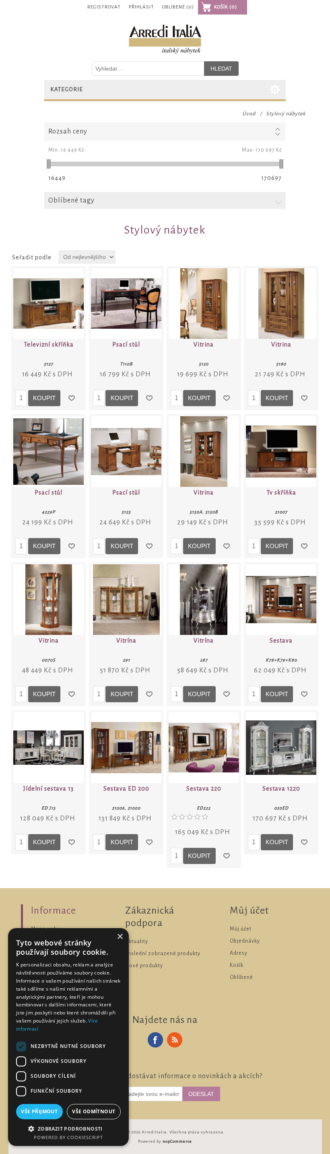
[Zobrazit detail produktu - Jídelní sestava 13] (48, 747)
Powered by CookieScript (68, 1137)
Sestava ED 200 (126, 788)
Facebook (155, 1040)
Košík (236, 965)
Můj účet (241, 929)
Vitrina (204, 344)
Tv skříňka (281, 492)
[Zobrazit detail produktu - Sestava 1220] (281, 747)
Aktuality (136, 941)
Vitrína (126, 640)
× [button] (120, 937)
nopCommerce (177, 1141)
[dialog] (68, 1037)
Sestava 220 (203, 788)
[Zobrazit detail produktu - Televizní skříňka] (48, 303)
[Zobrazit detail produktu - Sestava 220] (204, 747)
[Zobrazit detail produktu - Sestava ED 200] (126, 747)
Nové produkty (144, 965)
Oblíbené (241, 977)
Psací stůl (126, 344)
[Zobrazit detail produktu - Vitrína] (126, 599)
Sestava (281, 640)
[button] (68, 1128)
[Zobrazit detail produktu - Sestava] (281, 599)
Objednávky (245, 941)
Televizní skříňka (49, 344)
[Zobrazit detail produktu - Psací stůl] (126, 303)
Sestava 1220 (281, 788)
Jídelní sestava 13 (48, 788)
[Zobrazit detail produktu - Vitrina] (204, 303)
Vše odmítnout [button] (93, 1111)
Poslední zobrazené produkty (162, 953)
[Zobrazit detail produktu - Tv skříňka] (281, 451)
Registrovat (104, 7)
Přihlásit (141, 7)
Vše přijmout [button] (39, 1111)
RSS (174, 1040)
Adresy (239, 953)
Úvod (249, 114)
